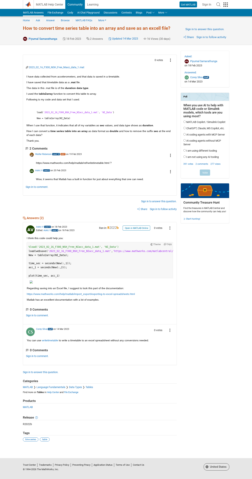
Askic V (39, 170)
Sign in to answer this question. (204, 29)
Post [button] (149, 12)
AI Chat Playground (88, 12)
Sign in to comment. (37, 186)
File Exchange (55, 12)
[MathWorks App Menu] (225, 4)
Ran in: (103, 227)
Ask (38, 20)
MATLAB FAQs (84, 20)
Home (26, 20)
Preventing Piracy (81, 464)
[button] (218, 4)
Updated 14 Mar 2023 (124, 38)
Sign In (206, 4)
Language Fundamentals (51, 387)
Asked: (188, 56)
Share (190, 37)
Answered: (190, 72)
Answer (50, 20)
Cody (70, 12)
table (44, 439)
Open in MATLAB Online (136, 228)
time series (30, 439)
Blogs (139, 12)
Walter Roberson (43, 154)
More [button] (161, 12)
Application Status (103, 464)
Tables (89, 387)
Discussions (110, 12)
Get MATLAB (188, 4)
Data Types (75, 387)
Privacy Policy (62, 464)
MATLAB (28, 387)
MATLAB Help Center (49, 4)
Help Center (53, 392)
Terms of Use (123, 464)
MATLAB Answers (33, 12)
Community (75, 4)
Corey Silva (41, 329)
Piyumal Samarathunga (43, 38)
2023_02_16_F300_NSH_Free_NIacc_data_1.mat (56, 67)
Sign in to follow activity (211, 37)
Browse (65, 20)
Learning (93, 4)
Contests (126, 12)
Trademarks (45, 464)
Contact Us (138, 464)
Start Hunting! (193, 219)
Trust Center (29, 464)
